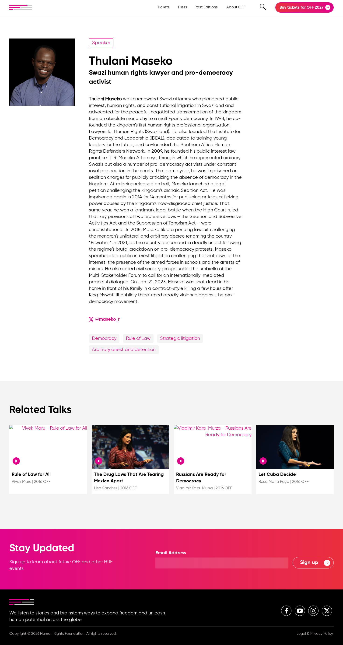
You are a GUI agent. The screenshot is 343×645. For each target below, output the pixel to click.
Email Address (170, 553)
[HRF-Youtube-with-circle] (300, 610)
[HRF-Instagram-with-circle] (313, 610)
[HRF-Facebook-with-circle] (286, 610)
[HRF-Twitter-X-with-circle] (327, 610)
